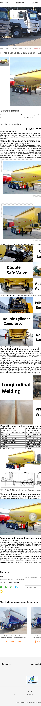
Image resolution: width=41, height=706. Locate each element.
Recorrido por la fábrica (20, 3)
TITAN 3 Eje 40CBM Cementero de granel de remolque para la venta (14, 636)
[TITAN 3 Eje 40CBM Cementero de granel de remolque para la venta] (13, 620)
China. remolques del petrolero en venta (27, 702)
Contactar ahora (15, 642)
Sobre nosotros (7, 3)
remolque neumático (14, 562)
